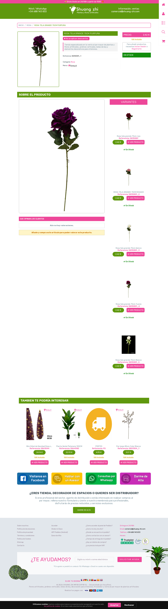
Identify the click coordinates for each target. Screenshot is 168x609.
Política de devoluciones (26, 529)
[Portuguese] (92, 580)
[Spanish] (98, 580)
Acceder (54, 526)
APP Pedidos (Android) (59, 532)
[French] (82, 580)
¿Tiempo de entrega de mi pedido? (98, 539)
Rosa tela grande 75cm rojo (128, 136)
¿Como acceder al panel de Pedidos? (99, 526)
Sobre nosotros (22, 526)
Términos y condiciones (25, 536)
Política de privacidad (25, 532)
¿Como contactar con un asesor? (98, 536)
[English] (101, 580)
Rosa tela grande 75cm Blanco (129, 360)
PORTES (98, 446)
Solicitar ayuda (129, 559)
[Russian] (95, 580)
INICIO (21, 25)
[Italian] (88, 580)
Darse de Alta (56, 536)
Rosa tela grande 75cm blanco (128, 248)
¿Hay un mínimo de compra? (96, 542)
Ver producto (136, 142)
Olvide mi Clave (57, 529)
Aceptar (114, 605)
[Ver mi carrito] (163, 41)
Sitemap (20, 542)
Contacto (20, 546)
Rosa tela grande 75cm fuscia (128, 304)
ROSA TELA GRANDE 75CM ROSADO (128, 192)
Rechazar (129, 605)
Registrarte (136, 49)
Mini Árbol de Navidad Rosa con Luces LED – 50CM (39, 446)
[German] (85, 580)
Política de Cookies (24, 539)
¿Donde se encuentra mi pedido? (98, 532)
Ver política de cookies (52, 606)
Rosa (29, 25)
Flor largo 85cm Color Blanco (128, 446)
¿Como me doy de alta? (94, 529)
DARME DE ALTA (84, 510)
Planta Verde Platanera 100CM (69, 446)
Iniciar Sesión (140, 46)
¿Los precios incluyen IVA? (95, 546)
